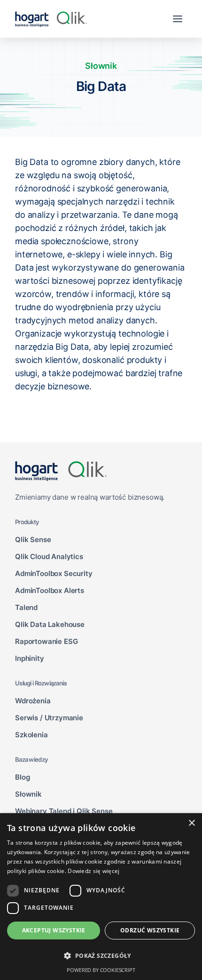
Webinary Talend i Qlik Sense (64, 811)
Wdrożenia (33, 700)
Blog (22, 777)
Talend (26, 607)
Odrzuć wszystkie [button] (149, 930)
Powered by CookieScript (101, 969)
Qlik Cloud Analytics (49, 556)
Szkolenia (31, 734)
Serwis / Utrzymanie (49, 717)
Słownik (28, 794)
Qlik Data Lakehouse (50, 624)
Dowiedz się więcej (93, 871)
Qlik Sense (33, 539)
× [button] (191, 823)
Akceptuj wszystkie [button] (53, 930)
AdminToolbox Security (54, 573)
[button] (101, 956)
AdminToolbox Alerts (49, 590)
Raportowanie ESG (46, 641)
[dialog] (101, 896)
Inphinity (29, 658)
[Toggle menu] (177, 18)
